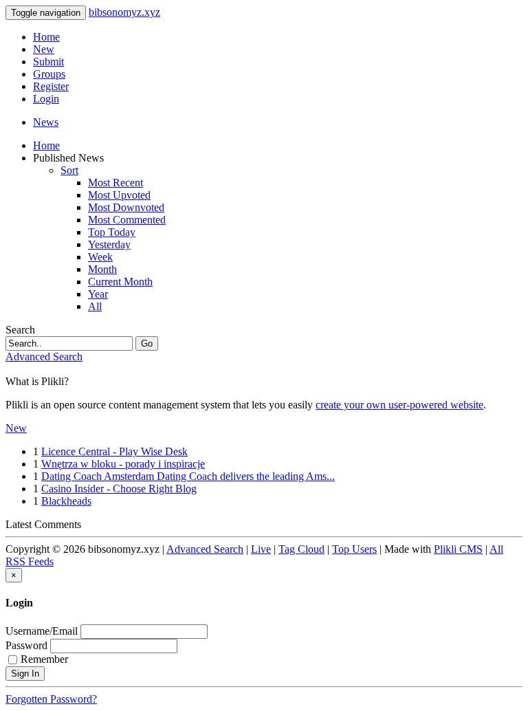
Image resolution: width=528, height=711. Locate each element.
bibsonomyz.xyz (124, 12)
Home (46, 37)
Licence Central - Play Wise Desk (114, 451)
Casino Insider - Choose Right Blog (119, 488)
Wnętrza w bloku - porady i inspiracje (123, 464)
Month (102, 269)
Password (26, 645)
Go (147, 343)
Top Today (111, 232)
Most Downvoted (126, 207)
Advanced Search (44, 356)
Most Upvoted (119, 195)
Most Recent (115, 182)
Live (261, 549)
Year (98, 294)
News (45, 122)
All (95, 306)
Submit (48, 61)
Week (100, 257)
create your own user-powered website (399, 405)
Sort (69, 170)
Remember (44, 659)
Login (46, 99)
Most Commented (127, 220)
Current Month (120, 281)
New (43, 49)
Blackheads (66, 501)
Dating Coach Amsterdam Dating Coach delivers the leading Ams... (188, 476)
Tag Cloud (301, 549)
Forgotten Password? (51, 699)
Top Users (354, 549)
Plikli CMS (458, 549)
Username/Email (42, 631)
